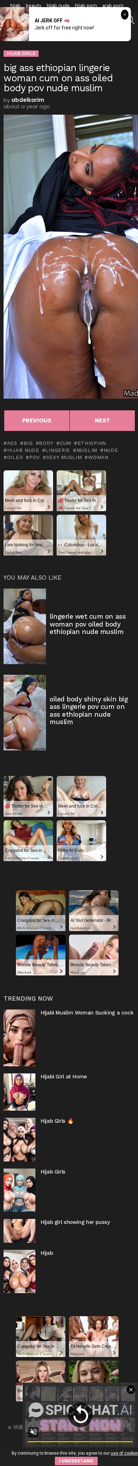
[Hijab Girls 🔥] (19, 1139)
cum (65, 443)
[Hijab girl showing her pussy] (19, 1231)
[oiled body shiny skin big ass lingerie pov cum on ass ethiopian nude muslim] (25, 712)
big (28, 443)
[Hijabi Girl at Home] (19, 1092)
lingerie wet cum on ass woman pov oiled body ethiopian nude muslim (88, 624)
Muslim (86, 450)
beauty (33, 5)
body (46, 443)
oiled (15, 457)
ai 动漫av (17, 1427)
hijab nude (58, 5)
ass (12, 443)
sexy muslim (64, 457)
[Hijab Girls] (19, 1190)
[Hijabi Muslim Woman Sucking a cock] (19, 1038)
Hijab (47, 1253)
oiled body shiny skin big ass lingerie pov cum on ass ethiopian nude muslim (89, 710)
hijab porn (86, 5)
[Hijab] (19, 1271)
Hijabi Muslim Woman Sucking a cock (87, 1013)
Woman (98, 457)
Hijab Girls (53, 1172)
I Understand (76, 1461)
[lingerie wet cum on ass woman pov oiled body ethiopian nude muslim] (25, 626)
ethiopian (91, 443)
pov (34, 457)
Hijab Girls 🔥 (57, 1121)
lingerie (57, 450)
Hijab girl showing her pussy (75, 1222)
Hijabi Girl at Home (64, 1076)
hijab (15, 5)
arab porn (112, 5)
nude (111, 450)
